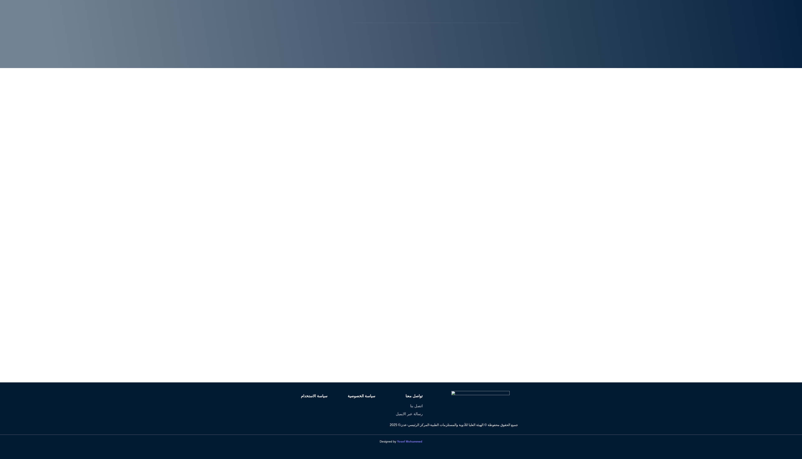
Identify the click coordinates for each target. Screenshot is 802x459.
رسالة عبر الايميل (409, 414)
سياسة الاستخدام (314, 396)
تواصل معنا (414, 396)
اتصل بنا (416, 406)
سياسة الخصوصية (361, 396)
